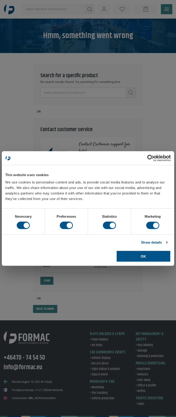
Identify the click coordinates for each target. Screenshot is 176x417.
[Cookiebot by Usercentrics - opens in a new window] (151, 158)
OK (143, 256)
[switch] (66, 225)
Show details (151, 242)
